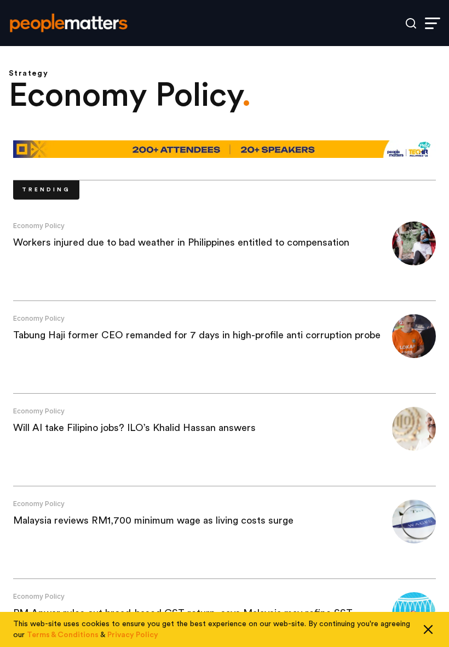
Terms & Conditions (63, 635)
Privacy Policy (132, 635)
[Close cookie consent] (428, 629)
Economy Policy (39, 226)
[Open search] (411, 23)
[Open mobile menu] (432, 23)
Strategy (28, 73)
